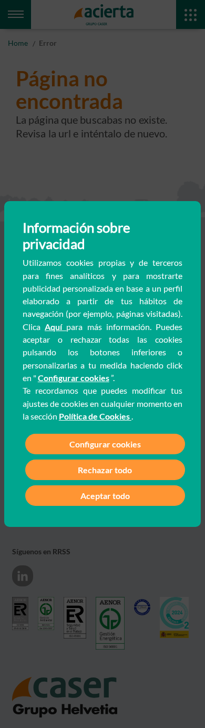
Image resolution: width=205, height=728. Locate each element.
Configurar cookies (73, 378)
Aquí (55, 327)
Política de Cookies (95, 416)
